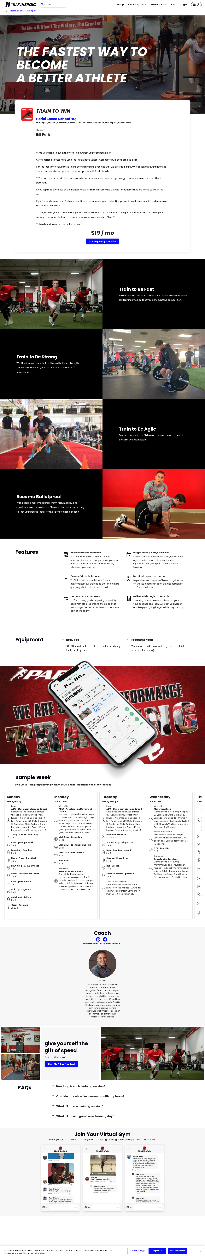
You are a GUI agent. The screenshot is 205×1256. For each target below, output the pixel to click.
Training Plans (159, 4)
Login (184, 4)
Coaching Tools (137, 4)
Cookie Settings (137, 1250)
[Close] (200, 1251)
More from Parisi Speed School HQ (102, 943)
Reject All (157, 1250)
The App (119, 4)
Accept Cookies (177, 1250)
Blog (173, 4)
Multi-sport (31, 10)
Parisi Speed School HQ (56, 119)
